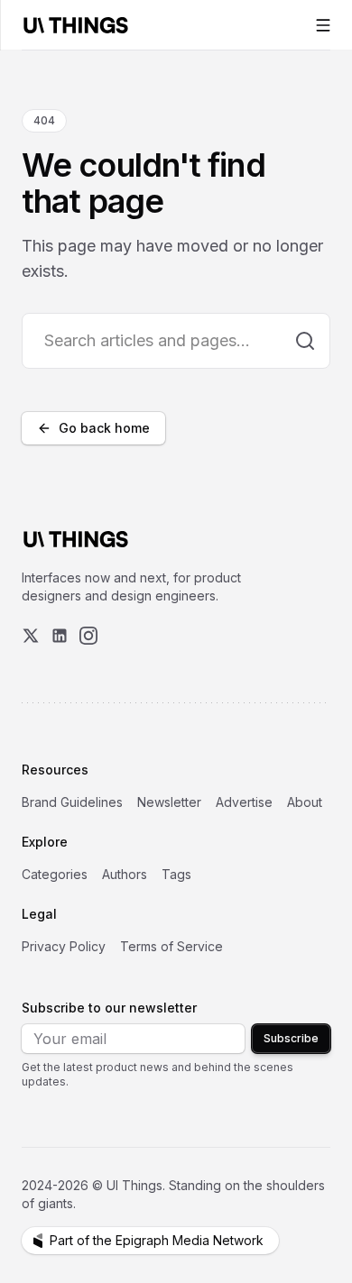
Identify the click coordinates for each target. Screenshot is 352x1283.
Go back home (104, 427)
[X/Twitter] (31, 636)
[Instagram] (88, 636)
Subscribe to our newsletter (109, 1007)
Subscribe (291, 1038)
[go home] (76, 539)
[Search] (305, 341)
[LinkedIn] (60, 636)
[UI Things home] (79, 25)
